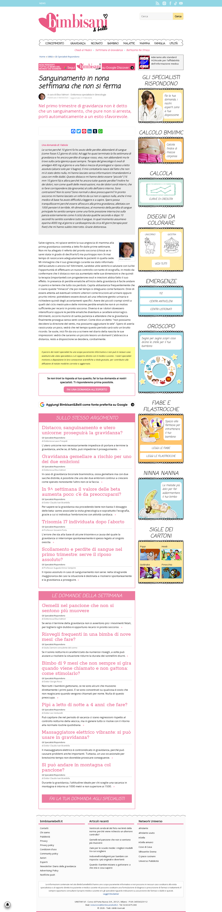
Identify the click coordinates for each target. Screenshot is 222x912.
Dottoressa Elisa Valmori (55, 470)
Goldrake (145, 564)
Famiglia (159, 43)
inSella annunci (146, 842)
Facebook (170, 3)
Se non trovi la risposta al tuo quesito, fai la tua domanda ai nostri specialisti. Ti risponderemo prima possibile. (86, 383)
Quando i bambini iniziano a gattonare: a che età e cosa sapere (109, 866)
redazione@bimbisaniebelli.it (104, 905)
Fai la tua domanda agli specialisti (86, 799)
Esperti (44, 861)
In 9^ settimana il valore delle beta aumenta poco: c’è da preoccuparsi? (81, 491)
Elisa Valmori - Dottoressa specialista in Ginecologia (81, 94)
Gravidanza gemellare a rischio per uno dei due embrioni (86, 459)
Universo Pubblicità (149, 860)
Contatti (44, 828)
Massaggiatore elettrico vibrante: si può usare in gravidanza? (86, 734)
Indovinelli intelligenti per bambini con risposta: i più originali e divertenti (108, 858)
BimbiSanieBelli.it (73, 23)
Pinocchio (167, 564)
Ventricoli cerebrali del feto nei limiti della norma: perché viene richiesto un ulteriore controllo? (111, 831)
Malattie (129, 43)
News (42, 3)
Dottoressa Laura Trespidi (55, 441)
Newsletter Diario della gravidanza (58, 866)
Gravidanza (78, 43)
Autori (43, 857)
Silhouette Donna (147, 851)
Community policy (49, 853)
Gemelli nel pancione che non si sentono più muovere (78, 608)
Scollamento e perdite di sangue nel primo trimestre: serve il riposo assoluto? (82, 554)
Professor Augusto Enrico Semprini (60, 567)
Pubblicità (45, 836)
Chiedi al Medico (83, 50)
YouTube (180, 3)
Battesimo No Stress (138, 50)
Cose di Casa (145, 846)
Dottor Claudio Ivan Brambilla (57, 502)
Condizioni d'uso (48, 849)
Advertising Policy (49, 870)
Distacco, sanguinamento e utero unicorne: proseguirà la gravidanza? (82, 430)
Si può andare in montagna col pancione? (76, 767)
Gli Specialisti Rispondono (67, 56)
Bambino (113, 43)
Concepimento (54, 43)
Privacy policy (47, 845)
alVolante (143, 828)
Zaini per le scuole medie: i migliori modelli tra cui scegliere (111, 849)
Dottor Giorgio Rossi (53, 681)
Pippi (143, 546)
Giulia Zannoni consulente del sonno (60, 647)
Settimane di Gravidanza (109, 50)
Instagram (164, 3)
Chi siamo (45, 832)
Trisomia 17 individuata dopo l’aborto (83, 522)
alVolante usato (147, 832)
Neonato (97, 43)
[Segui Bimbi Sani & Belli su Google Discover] (87, 66)
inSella (142, 837)
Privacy (44, 840)
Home (42, 56)
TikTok (175, 3)
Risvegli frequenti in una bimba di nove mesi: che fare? (86, 637)
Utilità (174, 43)
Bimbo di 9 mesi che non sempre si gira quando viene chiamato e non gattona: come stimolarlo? (86, 668)
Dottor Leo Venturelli (53, 713)
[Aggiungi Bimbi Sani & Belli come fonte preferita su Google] (87, 404)
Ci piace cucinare (147, 856)
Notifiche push (47, 874)
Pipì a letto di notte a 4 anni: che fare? (84, 705)
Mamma (145, 43)
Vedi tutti (161, 264)
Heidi (164, 546)
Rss (157, 3)
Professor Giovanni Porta (55, 530)
